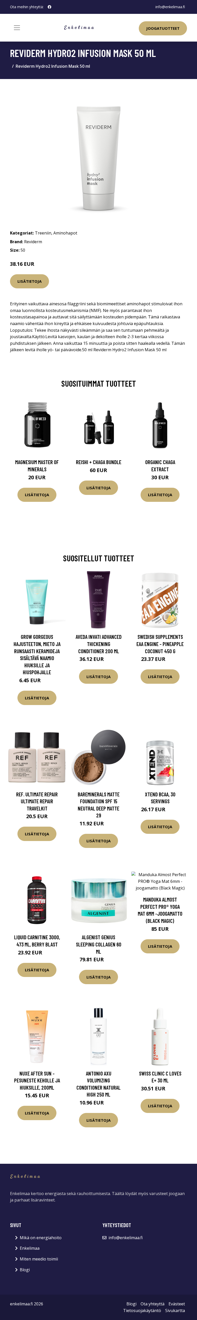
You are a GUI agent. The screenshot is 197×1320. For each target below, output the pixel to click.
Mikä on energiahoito (41, 1237)
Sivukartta (175, 1310)
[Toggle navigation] (17, 28)
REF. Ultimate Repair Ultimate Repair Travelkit (37, 801)
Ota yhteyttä (152, 1304)
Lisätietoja (29, 281)
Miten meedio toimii (39, 1259)
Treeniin (43, 233)
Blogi (25, 1270)
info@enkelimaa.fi (170, 6)
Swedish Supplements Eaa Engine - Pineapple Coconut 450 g (160, 643)
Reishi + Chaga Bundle (98, 462)
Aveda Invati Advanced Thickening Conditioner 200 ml (99, 643)
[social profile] (49, 7)
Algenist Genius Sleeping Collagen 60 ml (98, 944)
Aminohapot (65, 233)
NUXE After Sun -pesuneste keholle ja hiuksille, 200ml (37, 1080)
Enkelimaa (30, 1248)
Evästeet (177, 1304)
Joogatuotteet (163, 28)
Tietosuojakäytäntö (142, 1310)
